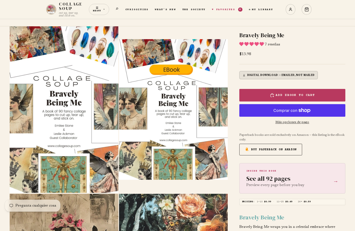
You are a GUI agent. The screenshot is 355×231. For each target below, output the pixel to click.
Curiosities (137, 9)
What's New (165, 9)
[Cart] (307, 9)
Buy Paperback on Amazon (274, 149)
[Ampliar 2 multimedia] (173, 109)
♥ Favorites (226, 9)
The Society (194, 9)
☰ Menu (99, 9)
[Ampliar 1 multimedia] (64, 109)
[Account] (291, 9)
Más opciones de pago (292, 122)
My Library (262, 9)
